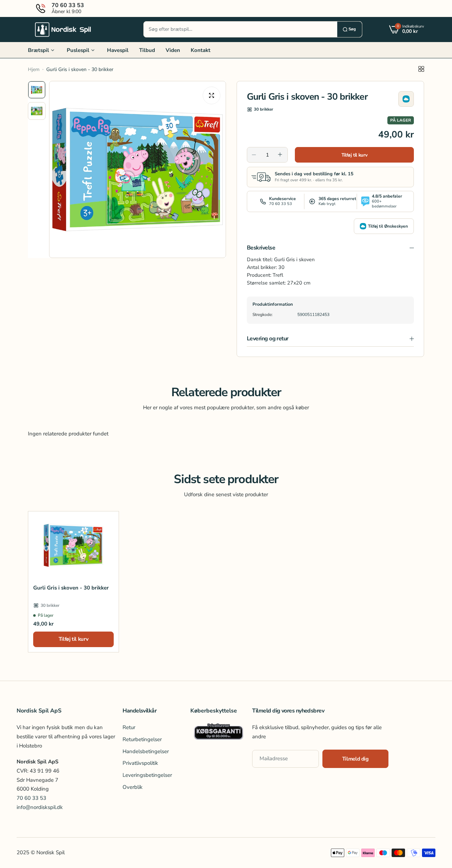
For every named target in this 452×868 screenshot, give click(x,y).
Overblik (133, 787)
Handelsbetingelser (146, 751)
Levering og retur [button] (268, 338)
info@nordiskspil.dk (40, 807)
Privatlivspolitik (140, 763)
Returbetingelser (142, 739)
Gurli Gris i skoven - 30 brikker (71, 587)
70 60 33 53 (31, 798)
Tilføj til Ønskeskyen (388, 226)
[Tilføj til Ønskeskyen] (406, 99)
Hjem (34, 69)
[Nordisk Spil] (63, 29)
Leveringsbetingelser (147, 775)
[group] (137, 169)
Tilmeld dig (355, 758)
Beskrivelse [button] (261, 248)
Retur (129, 727)
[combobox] (240, 29)
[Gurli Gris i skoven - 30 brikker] (73, 545)
